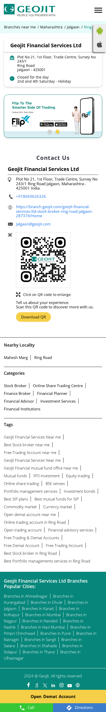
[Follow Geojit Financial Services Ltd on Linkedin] (53, 683)
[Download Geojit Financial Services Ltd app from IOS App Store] (99, 46)
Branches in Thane (39, 651)
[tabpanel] (53, 116)
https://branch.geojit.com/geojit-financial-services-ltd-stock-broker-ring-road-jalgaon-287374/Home (54, 211)
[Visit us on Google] (36, 683)
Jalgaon (73, 27)
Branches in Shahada (38, 645)
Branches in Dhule (46, 602)
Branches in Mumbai (43, 614)
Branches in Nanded (40, 620)
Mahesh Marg (16, 357)
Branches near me (20, 27)
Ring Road (43, 357)
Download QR (33, 316)
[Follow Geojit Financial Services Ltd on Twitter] (44, 683)
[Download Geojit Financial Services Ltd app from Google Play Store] (99, 35)
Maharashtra (51, 27)
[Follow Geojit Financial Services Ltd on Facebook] (28, 683)
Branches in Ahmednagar (26, 596)
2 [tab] (57, 131)
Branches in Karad (38, 608)
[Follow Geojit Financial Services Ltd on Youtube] (69, 683)
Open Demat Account (53, 696)
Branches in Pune (55, 633)
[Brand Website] (77, 683)
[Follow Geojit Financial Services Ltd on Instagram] (61, 683)
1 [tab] (49, 131)
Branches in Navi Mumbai (43, 627)
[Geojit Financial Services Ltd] (29, 10)
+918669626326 (31, 196)
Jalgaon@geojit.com (33, 223)
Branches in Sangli (40, 639)
